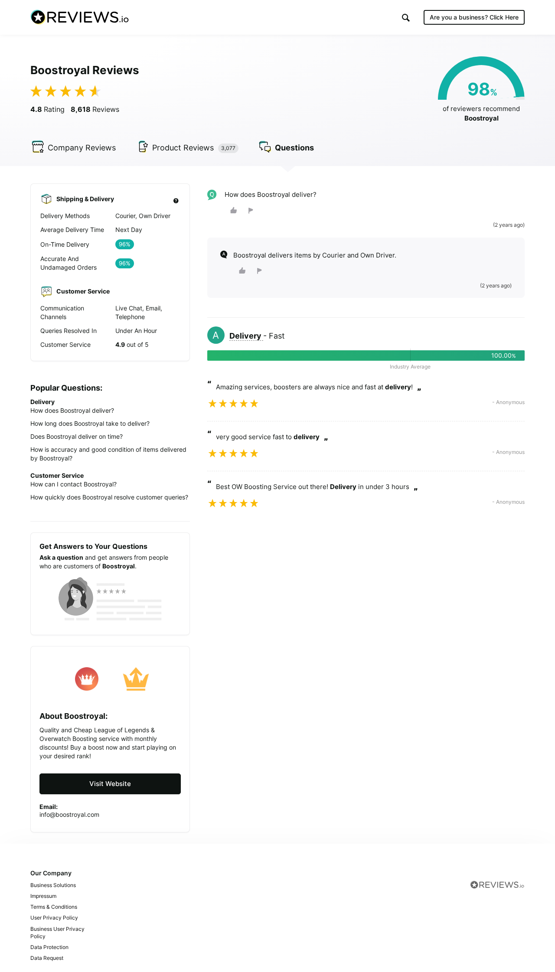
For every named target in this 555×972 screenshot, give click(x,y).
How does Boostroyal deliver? (72, 410)
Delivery (246, 335)
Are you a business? (474, 17)
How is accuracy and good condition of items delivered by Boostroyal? (108, 454)
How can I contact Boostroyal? (73, 484)
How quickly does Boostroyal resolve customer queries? (109, 497)
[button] (406, 17)
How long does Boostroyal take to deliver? (90, 423)
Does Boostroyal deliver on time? (76, 436)
